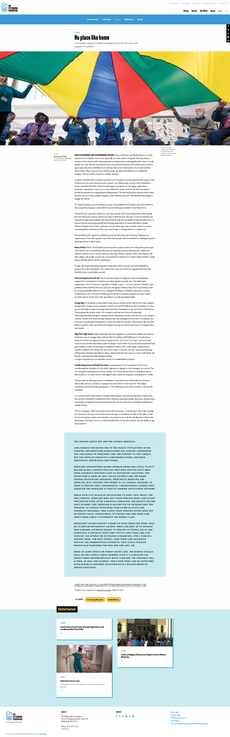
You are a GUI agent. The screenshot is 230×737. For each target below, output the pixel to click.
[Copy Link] (228, 40)
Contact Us (65, 729)
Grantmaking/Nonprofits (95, 600)
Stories (77, 33)
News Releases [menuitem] (92, 19)
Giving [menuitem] (186, 11)
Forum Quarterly (104, 590)
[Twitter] (228, 30)
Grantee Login (184, 3)
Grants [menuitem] (194, 11)
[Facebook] (228, 26)
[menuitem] (226, 11)
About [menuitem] (213, 11)
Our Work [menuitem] (204, 11)
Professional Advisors (210, 3)
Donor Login (174, 3)
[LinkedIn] (228, 33)
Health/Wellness (113, 600)
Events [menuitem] (140, 19)
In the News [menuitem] (106, 19)
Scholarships (224, 3)
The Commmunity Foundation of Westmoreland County (189, 724)
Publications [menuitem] (129, 19)
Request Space (196, 3)
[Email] (228, 37)
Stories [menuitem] (117, 19)
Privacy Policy (42, 734)
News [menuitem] (220, 11)
